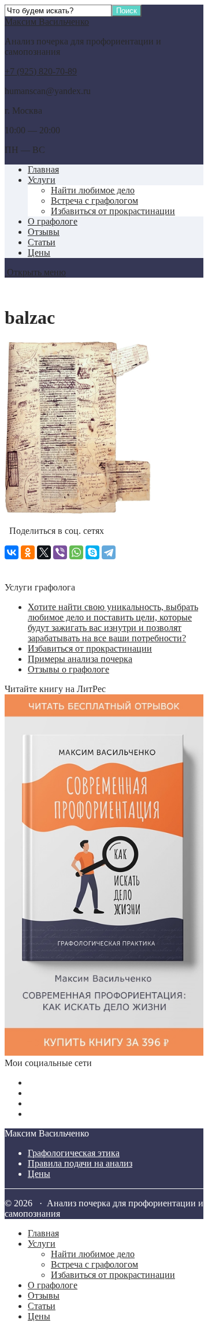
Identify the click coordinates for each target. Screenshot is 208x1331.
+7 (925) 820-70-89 (41, 71)
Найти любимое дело (93, 190)
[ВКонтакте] (11, 552)
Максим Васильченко (47, 22)
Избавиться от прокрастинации (113, 211)
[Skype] (92, 552)
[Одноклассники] (28, 552)
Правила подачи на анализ (80, 1163)
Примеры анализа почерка (80, 659)
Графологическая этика (74, 1153)
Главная (43, 169)
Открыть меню (35, 272)
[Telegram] (109, 552)
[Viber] (60, 552)
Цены (39, 252)
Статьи (41, 242)
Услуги (41, 180)
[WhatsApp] (76, 552)
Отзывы (44, 232)
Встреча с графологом (94, 200)
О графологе (52, 221)
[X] (44, 552)
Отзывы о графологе (68, 669)
